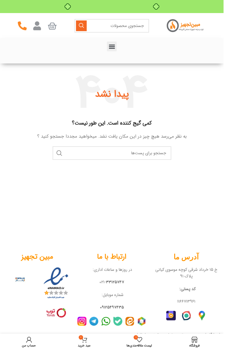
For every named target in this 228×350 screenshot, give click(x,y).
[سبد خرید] (52, 26)
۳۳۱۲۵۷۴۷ (115, 282)
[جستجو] (81, 25)
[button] (112, 46)
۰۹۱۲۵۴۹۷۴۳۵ (112, 307)
